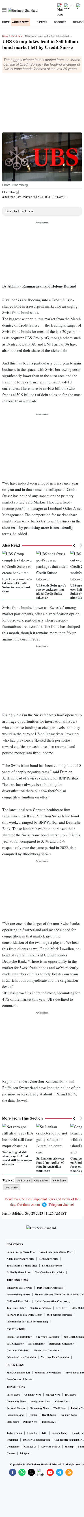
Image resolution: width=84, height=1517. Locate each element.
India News (13, 1421)
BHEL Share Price (52, 1265)
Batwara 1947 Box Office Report (24, 1314)
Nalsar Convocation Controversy (53, 1301)
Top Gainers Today (40, 1308)
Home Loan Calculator (46, 1350)
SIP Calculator (36, 1343)
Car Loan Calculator (18, 1350)
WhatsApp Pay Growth (19, 1287)
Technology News (39, 1408)
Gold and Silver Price (18, 1301)
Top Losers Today (16, 1308)
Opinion (33, 1415)
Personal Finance (16, 1408)
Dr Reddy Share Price (18, 1272)
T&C (44, 1433)
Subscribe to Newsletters (48, 1372)
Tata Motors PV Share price (22, 1265)
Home (6, 22)
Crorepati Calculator (47, 1336)
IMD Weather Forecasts (49, 1287)
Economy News (68, 1415)
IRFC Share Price (48, 1258)
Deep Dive (61, 1308)
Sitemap (69, 1446)
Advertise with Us (50, 1446)
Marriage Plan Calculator (55, 1357)
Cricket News (62, 1401)
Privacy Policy (60, 1433)
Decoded (60, 22)
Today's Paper (14, 1433)
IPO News (70, 1394)
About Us (32, 1433)
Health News (49, 1415)
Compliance (13, 1446)
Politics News (30, 1421)
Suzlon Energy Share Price (21, 1252)
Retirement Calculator (61, 1343)
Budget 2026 (49, 1421)
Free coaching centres (18, 1294)
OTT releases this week (59, 1314)
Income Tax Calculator (19, 1336)
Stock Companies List (18, 1372)
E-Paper (42, 22)
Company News (32, 1394)
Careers (11, 1453)
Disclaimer (12, 1439)
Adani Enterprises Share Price (56, 1252)
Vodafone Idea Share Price (49, 1272)
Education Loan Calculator (21, 1357)
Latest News (13, 1394)
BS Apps (24, 1453)
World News (20, 22)
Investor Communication (36, 1439)
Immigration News (40, 1401)
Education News (15, 1415)
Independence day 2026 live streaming (27, 1321)
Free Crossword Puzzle (19, 1379)
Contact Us (30, 1446)
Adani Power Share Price (20, 1258)
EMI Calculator (15, 1343)
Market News (53, 1394)
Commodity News (16, 1401)
